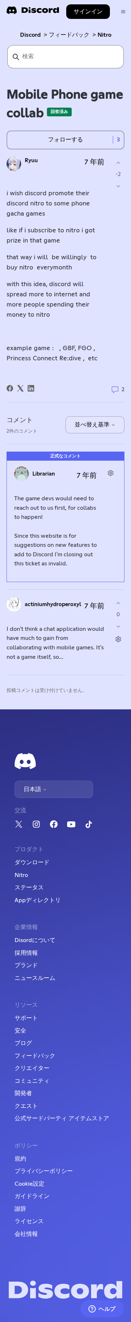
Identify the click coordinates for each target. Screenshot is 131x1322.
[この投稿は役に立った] (118, 163)
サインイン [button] (88, 12)
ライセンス (29, 1221)
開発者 (23, 1093)
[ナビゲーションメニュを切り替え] (123, 11)
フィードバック (69, 35)
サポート (26, 1018)
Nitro (104, 35)
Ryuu (31, 160)
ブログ (23, 1043)
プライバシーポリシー (44, 1171)
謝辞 (20, 1209)
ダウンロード (32, 862)
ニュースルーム (35, 978)
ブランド (26, 965)
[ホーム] (33, 12)
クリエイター (32, 1068)
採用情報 (26, 953)
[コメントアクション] (110, 472)
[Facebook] (10, 388)
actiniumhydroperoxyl (53, 604)
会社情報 (26, 1234)
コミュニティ (32, 1081)
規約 (20, 1159)
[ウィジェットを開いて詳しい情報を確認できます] (102, 1309)
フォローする (65, 140)
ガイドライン (32, 1196)
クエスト (26, 1106)
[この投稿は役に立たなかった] (118, 186)
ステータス (29, 887)
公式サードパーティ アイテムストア (62, 1118)
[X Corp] (20, 388)
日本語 (33, 789)
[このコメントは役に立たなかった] (118, 626)
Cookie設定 (29, 1184)
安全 (20, 1031)
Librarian (43, 474)
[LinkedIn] (31, 388)
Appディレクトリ (38, 900)
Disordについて (35, 940)
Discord (30, 35)
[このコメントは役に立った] (118, 603)
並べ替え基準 (93, 425)
